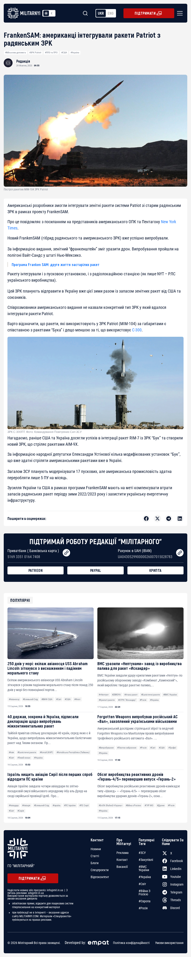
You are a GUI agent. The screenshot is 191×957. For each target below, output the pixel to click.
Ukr (101, 13)
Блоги (95, 863)
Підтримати (145, 13)
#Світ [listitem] (142, 884)
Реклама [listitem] (122, 853)
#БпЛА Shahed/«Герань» (110, 805)
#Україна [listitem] (145, 877)
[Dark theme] (52, 13)
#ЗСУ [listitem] (142, 853)
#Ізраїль (57, 805)
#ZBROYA (116, 694)
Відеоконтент (100, 877)
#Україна (75, 52)
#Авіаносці (14, 699)
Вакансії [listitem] (122, 867)
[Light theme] (46, 13)
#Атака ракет (130, 694)
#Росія (143, 700)
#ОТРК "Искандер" (127, 700)
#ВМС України (170, 694)
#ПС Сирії (84, 805)
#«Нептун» (104, 694)
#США (64, 52)
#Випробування (106, 747)
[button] (179, 13)
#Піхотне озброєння (126, 747)
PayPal (95, 570)
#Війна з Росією (133, 805)
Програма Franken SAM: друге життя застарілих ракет (55, 264)
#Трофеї (172, 747)
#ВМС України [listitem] (144, 868)
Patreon (35, 570)
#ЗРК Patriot (35, 52)
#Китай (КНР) (46, 752)
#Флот (77, 699)
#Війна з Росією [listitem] (144, 892)
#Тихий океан (23, 757)
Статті (95, 856)
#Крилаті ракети (107, 700)
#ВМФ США (46, 699)
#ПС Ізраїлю (70, 805)
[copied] (66, 552)
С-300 (137, 329)
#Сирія (20, 810)
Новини (96, 849)
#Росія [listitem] (143, 908)
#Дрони (160, 805)
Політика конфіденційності (131, 942)
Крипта (155, 570)
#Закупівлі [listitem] (146, 860)
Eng (111, 13)
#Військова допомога (15, 52)
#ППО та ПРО (51, 52)
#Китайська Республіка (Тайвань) (73, 752)
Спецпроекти (100, 870)
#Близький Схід (30, 699)
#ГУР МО (149, 805)
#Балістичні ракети (150, 694)
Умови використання (169, 942)
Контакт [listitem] (122, 860)
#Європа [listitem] (144, 901)
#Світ (58, 699)
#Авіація (26, 805)
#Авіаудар (14, 805)
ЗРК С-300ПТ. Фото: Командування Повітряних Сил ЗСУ (44, 432)
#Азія (11, 752)
